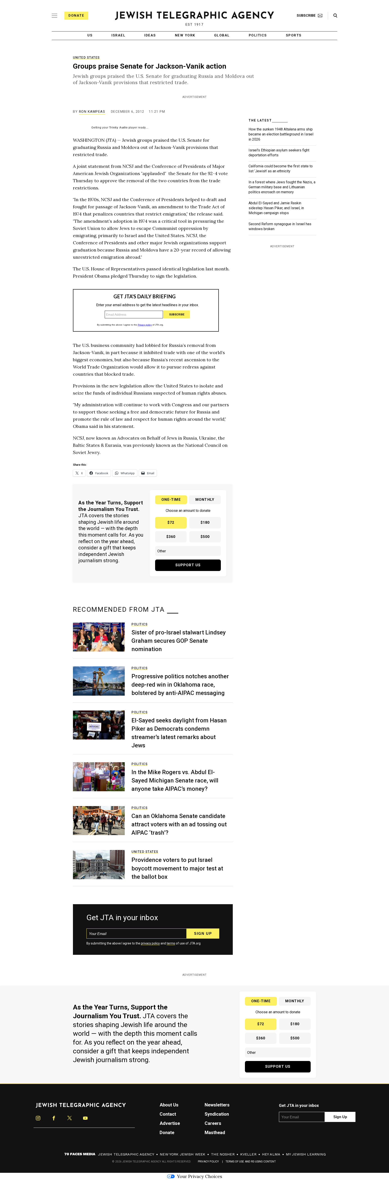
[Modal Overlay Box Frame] (194, 590)
